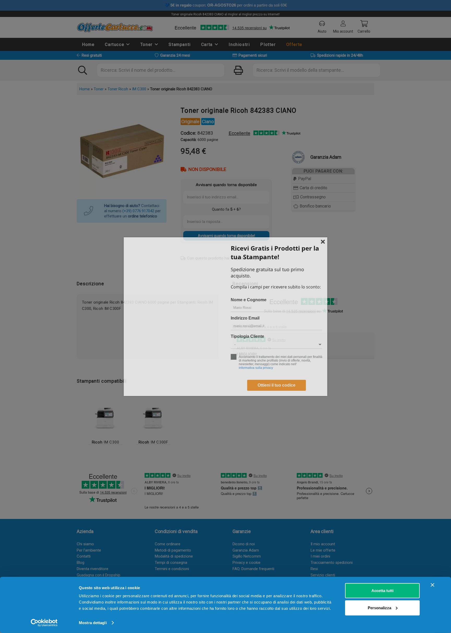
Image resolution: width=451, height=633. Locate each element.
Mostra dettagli (93, 622)
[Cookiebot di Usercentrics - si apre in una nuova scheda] (44, 623)
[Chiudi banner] (432, 585)
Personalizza (379, 607)
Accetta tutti (382, 590)
